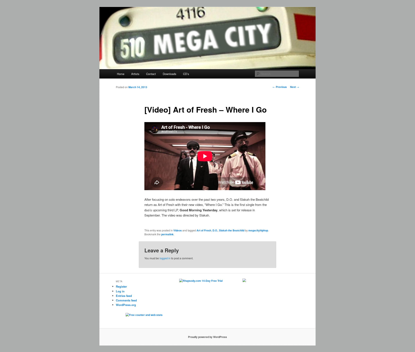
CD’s (186, 74)
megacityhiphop (258, 230)
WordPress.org (126, 305)
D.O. (215, 230)
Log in (120, 291)
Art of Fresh (203, 230)
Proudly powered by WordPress (207, 337)
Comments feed (126, 300)
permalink (167, 234)
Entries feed (124, 296)
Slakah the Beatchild (231, 230)
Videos (177, 230)
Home (120, 74)
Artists (135, 74)
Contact (151, 74)
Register (121, 286)
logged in (165, 258)
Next (294, 87)
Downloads (169, 74)
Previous (280, 87)
